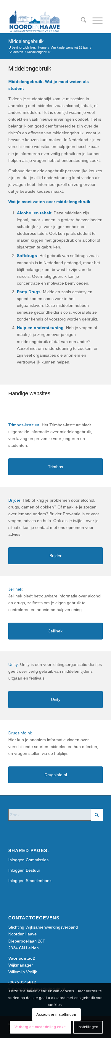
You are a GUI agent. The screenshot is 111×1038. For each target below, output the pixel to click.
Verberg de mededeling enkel (41, 1027)
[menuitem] (80, 21)
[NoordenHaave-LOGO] (46, 21)
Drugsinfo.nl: (20, 733)
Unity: (13, 664)
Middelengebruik (26, 41)
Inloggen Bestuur (24, 870)
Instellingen (88, 1027)
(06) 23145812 (22, 982)
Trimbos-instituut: (24, 424)
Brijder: (15, 500)
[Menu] (94, 21)
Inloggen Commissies (28, 859)
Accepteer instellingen (56, 1015)
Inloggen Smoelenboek (30, 880)
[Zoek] (80, 21)
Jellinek (15, 589)
